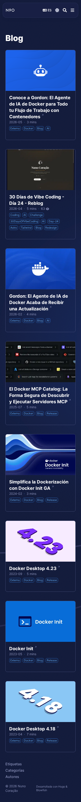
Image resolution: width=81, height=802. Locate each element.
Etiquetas (13, 764)
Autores (12, 776)
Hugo (61, 786)
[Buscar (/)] (65, 10)
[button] (72, 10)
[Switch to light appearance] (57, 10)
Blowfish (41, 790)
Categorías (14, 770)
